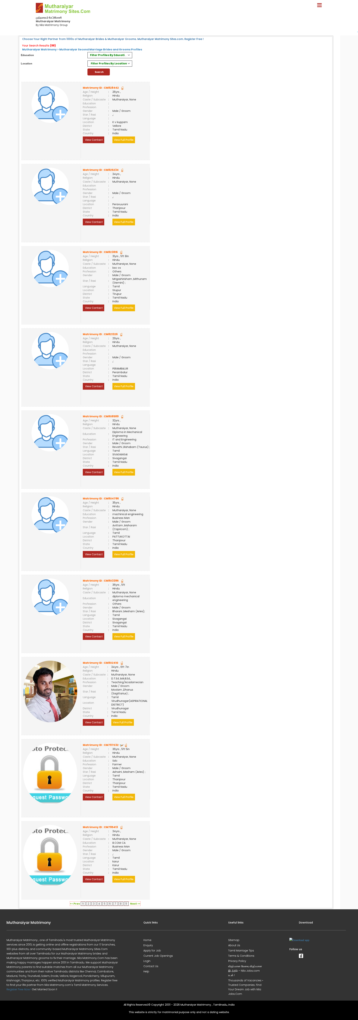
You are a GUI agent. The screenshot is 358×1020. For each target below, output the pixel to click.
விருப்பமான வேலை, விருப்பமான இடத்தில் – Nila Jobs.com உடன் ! (245, 970)
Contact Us (150, 966)
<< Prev (75, 904)
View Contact (93, 140)
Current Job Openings (158, 956)
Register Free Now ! (19, 989)
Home (147, 940)
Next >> (135, 904)
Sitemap (233, 940)
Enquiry (148, 945)
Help (146, 971)
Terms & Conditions (241, 956)
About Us (234, 945)
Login (146, 961)
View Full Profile (124, 140)
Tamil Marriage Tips (241, 950)
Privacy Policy (237, 961)
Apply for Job (152, 950)
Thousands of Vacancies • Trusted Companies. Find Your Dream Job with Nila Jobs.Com (245, 987)
